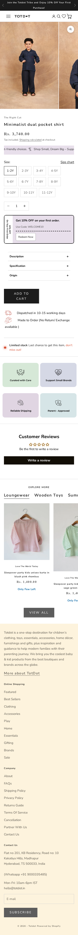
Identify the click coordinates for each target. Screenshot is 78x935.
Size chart (67, 162)
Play (7, 721)
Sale (7, 757)
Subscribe (21, 912)
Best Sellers (12, 699)
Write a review (39, 460)
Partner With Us (15, 827)
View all (39, 612)
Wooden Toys (48, 495)
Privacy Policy (13, 798)
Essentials (11, 736)
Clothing (10, 706)
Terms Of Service (16, 812)
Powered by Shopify (49, 926)
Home (8, 728)
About (8, 776)
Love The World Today (26, 566)
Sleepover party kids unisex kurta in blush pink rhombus (26, 574)
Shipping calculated (30, 139)
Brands (9, 750)
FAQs (8, 783)
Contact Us (11, 834)
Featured (10, 692)
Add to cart (21, 296)
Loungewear (17, 495)
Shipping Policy (15, 791)
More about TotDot (22, 673)
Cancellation (12, 820)
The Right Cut (12, 117)
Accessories (12, 714)
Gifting (8, 743)
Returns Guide (14, 805)
